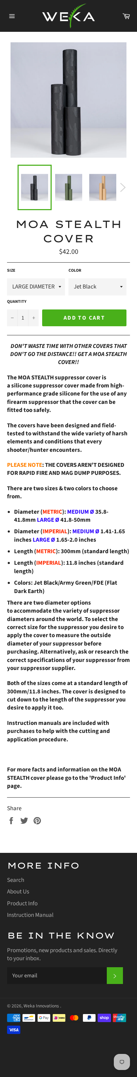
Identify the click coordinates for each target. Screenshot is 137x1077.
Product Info (22, 903)
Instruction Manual (30, 915)
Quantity (16, 302)
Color (74, 270)
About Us (18, 891)
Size (11, 270)
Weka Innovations (42, 1006)
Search (15, 880)
